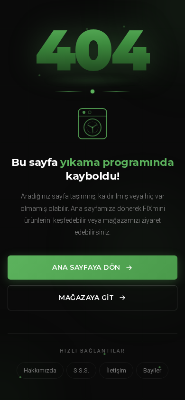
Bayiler (152, 370)
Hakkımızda (40, 370)
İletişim (116, 370)
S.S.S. (81, 370)
